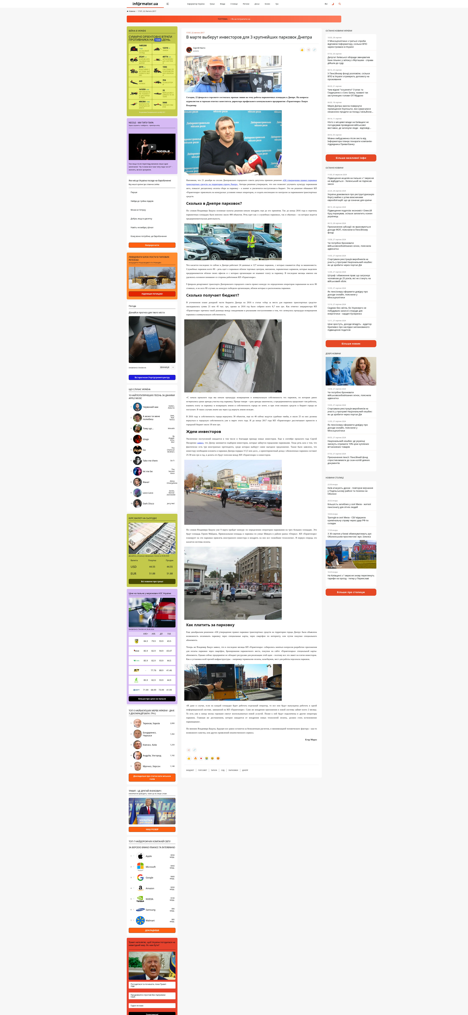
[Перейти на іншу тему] (333, 3)
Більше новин (351, 343)
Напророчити (152, 245)
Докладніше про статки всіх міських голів (152, 777)
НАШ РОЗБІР (152, 829)
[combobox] (167, 367)
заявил (200, 443)
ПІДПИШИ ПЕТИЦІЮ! (152, 294)
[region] (152, 374)
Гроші (212, 4)
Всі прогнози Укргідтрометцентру (152, 377)
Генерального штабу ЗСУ (156, 112)
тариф (214, 770)
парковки (233, 770)
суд (222, 770)
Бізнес (267, 4)
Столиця (234, 4)
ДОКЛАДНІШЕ (152, 930)
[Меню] (168, 4)
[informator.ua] (145, 4)
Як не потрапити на (241, 19)
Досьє (257, 4)
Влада (222, 4)
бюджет (190, 770)
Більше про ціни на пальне (152, 698)
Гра (277, 4)
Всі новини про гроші (152, 581)
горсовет (202, 770)
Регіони (246, 4)
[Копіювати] (314, 49)
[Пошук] (339, 3)
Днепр (245, 770)
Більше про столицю (351, 592)
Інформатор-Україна (196, 4)
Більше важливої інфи (351, 158)
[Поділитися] (308, 49)
